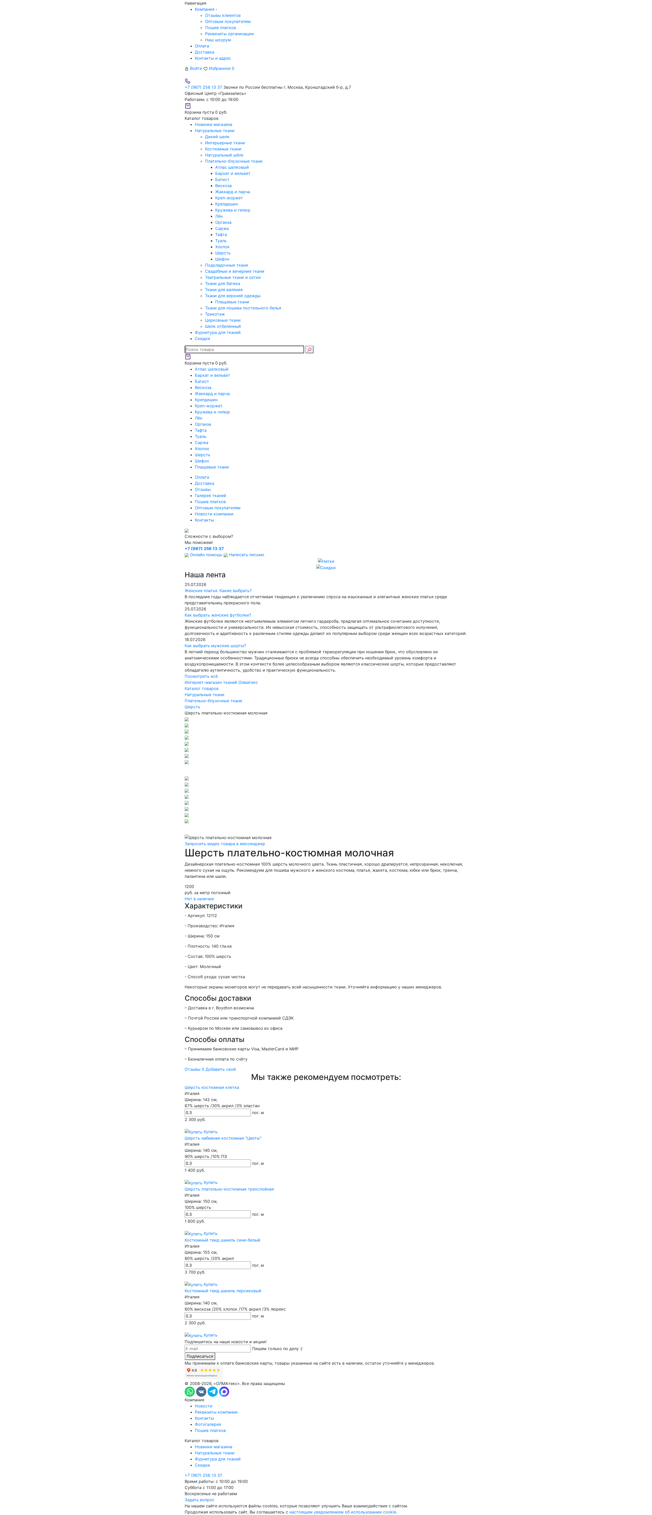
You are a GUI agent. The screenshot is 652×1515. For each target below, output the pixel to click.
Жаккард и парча (232, 191)
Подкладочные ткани (226, 265)
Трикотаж (215, 314)
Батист (222, 179)
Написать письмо (246, 554)
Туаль (221, 240)
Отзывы (203, 489)
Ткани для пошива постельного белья (243, 307)
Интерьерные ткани (225, 142)
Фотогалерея (208, 1424)
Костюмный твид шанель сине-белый (222, 1240)
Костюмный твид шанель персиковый (223, 1290)
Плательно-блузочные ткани (234, 161)
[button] (326, 770)
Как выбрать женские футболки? (218, 615)
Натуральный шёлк (224, 155)
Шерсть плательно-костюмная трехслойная (229, 1189)
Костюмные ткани (223, 148)
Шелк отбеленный (223, 326)
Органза (223, 222)
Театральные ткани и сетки (233, 277)
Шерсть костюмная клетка (212, 1087)
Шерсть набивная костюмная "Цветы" (223, 1138)
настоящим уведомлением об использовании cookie (342, 1511)
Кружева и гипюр (232, 210)
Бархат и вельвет (233, 173)
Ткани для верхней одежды (233, 295)
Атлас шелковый (232, 167)
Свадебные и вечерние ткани (234, 271)
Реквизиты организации (229, 33)
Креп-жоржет (229, 197)
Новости (203, 1405)
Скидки (202, 1465)
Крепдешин (226, 203)
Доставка (204, 52)
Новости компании (214, 513)
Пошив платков (220, 27)
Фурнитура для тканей (218, 1458)
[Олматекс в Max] (224, 1391)
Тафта (221, 234)
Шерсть (223, 252)
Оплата (202, 45)
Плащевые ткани (232, 301)
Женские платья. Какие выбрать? (218, 590)
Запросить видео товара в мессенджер (225, 843)
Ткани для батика (222, 283)
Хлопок (222, 246)
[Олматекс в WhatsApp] (190, 1391)
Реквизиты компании (216, 1412)
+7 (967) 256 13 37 (203, 87)
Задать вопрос (199, 1499)
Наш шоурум (218, 39)
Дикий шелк (217, 136)
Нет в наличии (199, 898)
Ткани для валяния (224, 289)
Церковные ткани (223, 320)
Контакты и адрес (213, 58)
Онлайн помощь (206, 554)
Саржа (222, 228)
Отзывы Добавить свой (210, 1069)
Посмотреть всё (201, 676)
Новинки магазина (213, 1446)
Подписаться (200, 1356)
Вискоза (223, 185)
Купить (210, 1131)
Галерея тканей (210, 495)
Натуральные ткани (215, 1452)
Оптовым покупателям (228, 21)
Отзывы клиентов (223, 15)
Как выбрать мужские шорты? (215, 645)
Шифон (222, 259)
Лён (219, 216)
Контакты (204, 520)
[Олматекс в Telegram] (213, 1391)
